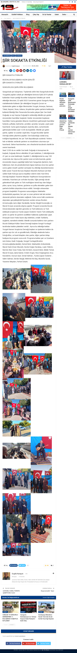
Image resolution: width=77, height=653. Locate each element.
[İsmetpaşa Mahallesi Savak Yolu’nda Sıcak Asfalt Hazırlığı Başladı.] (46, 607)
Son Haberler (6, 55)
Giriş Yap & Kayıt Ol (38, 2)
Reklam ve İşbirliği (27, 2)
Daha (64, 14)
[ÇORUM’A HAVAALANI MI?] (67, 75)
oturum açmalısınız (20, 636)
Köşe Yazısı (63, 78)
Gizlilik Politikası (17, 14)
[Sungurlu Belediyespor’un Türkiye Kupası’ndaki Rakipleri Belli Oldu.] (28, 607)
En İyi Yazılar (47, 14)
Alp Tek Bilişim (45, 650)
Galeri (57, 14)
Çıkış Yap (36, 14)
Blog (27, 14)
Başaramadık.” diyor (47, 591)
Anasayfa (5, 14)
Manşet (5, 611)
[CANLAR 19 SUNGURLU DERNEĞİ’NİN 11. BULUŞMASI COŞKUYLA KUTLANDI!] (11, 607)
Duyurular (19, 55)
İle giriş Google (30, 643)
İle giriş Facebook (15, 643)
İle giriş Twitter (45, 643)
